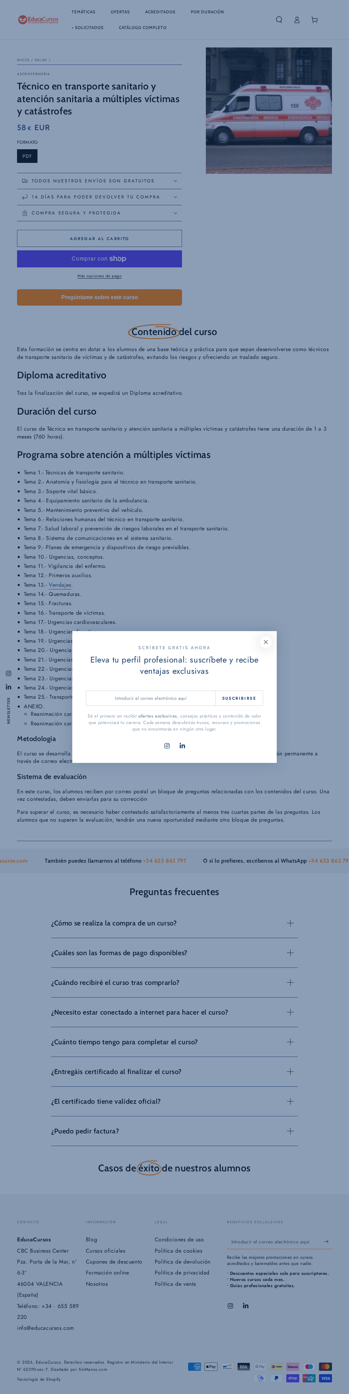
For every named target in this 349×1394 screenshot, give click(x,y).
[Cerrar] (265, 642)
